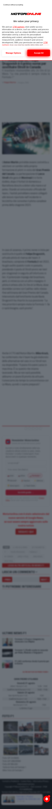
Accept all (38, 53)
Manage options (13, 53)
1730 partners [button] (19, 27)
